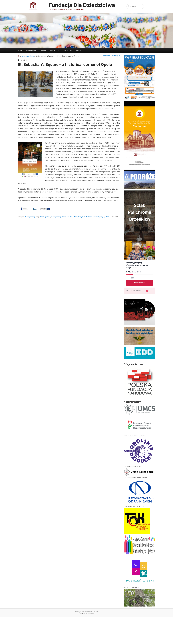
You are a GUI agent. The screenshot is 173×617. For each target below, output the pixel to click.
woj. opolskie (105, 217)
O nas (20, 50)
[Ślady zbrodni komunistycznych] (139, 601)
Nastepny (116, 56)
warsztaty (96, 217)
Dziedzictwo (67, 50)
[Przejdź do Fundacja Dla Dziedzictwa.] (19, 56)
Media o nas (54, 50)
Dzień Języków (45, 217)
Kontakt (43, 50)
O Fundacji (90, 614)
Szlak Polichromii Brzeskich (139, 212)
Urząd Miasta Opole (85, 217)
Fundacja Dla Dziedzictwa (82, 5)
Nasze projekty (31, 50)
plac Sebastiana (72, 217)
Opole (64, 217)
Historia (78, 50)
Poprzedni (106, 56)
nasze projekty (56, 217)
